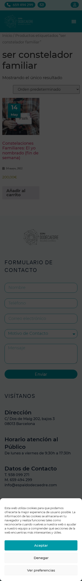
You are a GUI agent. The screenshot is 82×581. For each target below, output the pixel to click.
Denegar (41, 558)
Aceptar (41, 545)
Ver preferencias (41, 570)
